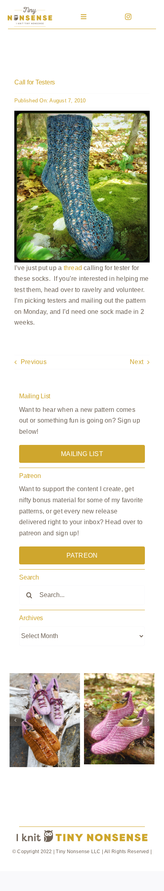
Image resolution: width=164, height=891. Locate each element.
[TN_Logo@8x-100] (30, 7)
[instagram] (128, 17)
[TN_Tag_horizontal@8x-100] (82, 830)
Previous (34, 361)
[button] (15, 720)
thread (73, 267)
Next (136, 361)
